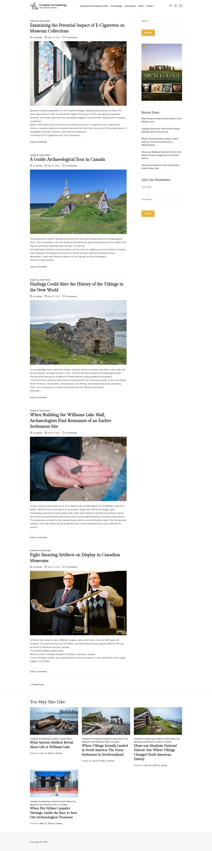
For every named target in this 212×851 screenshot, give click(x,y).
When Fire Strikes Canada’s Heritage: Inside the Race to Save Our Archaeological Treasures (53, 812)
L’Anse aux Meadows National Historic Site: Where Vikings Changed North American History (161, 155)
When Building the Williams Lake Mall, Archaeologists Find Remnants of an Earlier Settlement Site (70, 421)
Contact (150, 6)
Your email (146, 199)
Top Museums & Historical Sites (94, 6)
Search (144, 21)
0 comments (71, 37)
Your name (146, 187)
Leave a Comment (38, 142)
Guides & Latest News (40, 21)
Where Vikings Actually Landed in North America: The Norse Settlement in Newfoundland (160, 142)
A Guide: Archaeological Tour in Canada (67, 159)
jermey (39, 37)
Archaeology (116, 6)
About (141, 6)
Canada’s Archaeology (40, 550)
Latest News (130, 6)
